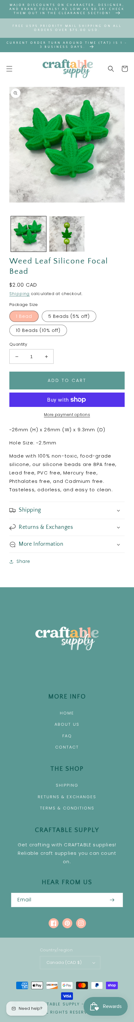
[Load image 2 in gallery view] (66, 234)
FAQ (67, 736)
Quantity (18, 344)
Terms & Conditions (67, 808)
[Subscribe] (112, 900)
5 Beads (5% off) (69, 316)
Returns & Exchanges (67, 797)
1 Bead (24, 316)
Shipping (19, 293)
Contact (67, 747)
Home (67, 713)
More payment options (67, 414)
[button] (9, 69)
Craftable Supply (57, 1004)
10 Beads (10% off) (38, 330)
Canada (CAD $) (64, 962)
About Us (67, 724)
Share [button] (23, 561)
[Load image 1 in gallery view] (28, 234)
